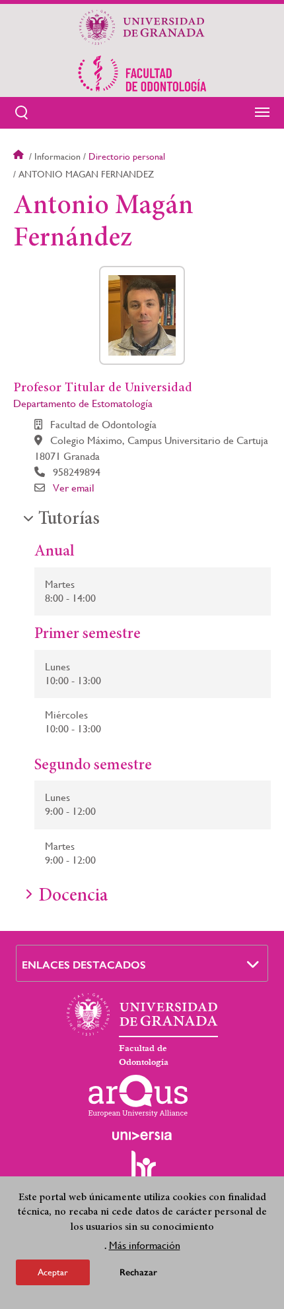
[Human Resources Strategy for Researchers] (142, 1171)
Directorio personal (127, 156)
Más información (144, 1245)
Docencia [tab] (73, 896)
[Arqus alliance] (138, 1096)
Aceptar (53, 1272)
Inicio (19, 156)
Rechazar (138, 1272)
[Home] (142, 73)
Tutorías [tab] (69, 520)
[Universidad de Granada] (142, 27)
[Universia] (142, 1135)
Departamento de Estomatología (83, 403)
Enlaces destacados (84, 965)
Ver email (73, 488)
